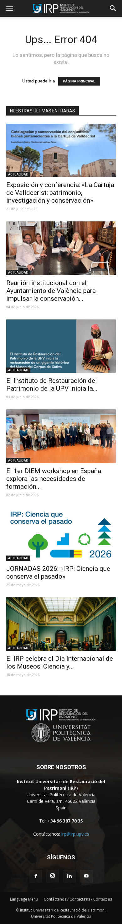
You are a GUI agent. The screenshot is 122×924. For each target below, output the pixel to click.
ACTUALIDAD (18, 174)
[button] (113, 8)
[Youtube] (86, 876)
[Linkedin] (69, 876)
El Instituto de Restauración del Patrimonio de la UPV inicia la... (52, 384)
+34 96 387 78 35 (65, 821)
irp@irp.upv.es (75, 834)
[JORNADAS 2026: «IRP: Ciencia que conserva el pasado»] (61, 534)
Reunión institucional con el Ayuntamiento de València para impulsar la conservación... (51, 290)
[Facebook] (35, 876)
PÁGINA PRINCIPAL (79, 81)
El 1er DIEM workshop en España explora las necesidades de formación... (53, 478)
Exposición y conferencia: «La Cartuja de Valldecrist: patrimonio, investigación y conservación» (60, 192)
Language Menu (24, 899)
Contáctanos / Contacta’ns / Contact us (78, 899)
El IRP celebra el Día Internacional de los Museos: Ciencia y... (59, 662)
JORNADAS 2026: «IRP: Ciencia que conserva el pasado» (58, 572)
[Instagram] (52, 876)
